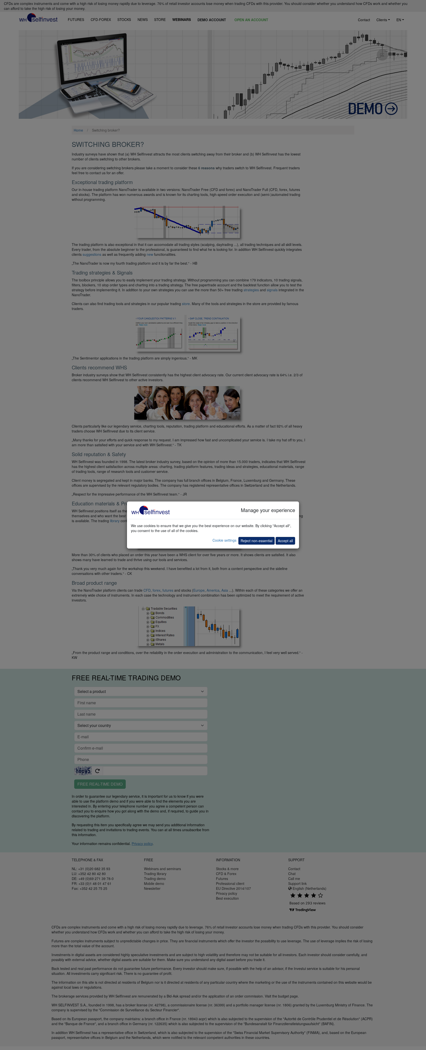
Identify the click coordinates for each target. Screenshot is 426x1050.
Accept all (285, 540)
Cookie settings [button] (224, 540)
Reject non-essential (256, 540)
